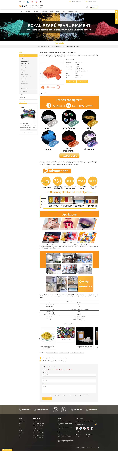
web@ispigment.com (76, 1)
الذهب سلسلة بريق (25, 61)
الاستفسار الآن (71, 81)
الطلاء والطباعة (24, 79)
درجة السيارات (23, 81)
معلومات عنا (70, 11)
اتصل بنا (20, 430)
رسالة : (44, 384)
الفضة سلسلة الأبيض (25, 59)
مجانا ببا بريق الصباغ (36, 430)
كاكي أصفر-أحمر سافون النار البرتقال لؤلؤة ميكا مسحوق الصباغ (59, 370)
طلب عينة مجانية (82, 81)
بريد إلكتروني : (45, 372)
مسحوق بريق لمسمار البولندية (38, 423)
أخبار (64, 11)
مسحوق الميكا (23, 70)
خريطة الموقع (21, 433)
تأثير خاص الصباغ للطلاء (50, 339)
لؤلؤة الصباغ (27, 11)
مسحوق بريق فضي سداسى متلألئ (28, 123)
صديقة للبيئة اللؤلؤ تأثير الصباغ (38, 435)
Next (99, 338)
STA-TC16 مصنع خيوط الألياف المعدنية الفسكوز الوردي (56, 360)
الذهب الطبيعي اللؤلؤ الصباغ (38, 437)
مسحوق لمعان (36, 11)
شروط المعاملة (78, 437)
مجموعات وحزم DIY (24, 74)
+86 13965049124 (92, 1)
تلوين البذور (23, 85)
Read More (27, 130)
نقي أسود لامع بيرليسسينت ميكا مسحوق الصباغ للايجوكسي (53, 358)
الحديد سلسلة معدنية (25, 63)
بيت (21, 11)
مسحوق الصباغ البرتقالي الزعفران (78, 352)
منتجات (20, 428)
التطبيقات (23, 72)
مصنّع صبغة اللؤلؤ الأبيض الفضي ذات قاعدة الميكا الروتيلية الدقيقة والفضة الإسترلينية (69, 347)
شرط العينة (88, 437)
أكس (20, 437)
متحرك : (44, 378)
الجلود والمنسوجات (24, 83)
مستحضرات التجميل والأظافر (26, 76)
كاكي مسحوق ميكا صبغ (65, 352)
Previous (39, 338)
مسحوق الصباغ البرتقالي (53, 352)
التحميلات (58, 11)
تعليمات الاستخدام (89, 434)
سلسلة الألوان (50, 46)
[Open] (116, 17)
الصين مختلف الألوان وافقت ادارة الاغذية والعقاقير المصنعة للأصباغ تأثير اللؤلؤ (88, 347)
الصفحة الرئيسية (22, 421)
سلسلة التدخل (24, 68)
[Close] (116, 24)
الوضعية (51, 11)
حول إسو (20, 423)
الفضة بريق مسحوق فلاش (38, 425)
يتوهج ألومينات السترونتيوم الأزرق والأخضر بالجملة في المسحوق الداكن (65, 441)
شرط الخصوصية (79, 434)
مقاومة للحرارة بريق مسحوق (38, 433)
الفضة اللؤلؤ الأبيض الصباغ (38, 428)
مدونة (20, 435)
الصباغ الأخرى (44, 11)
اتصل (77, 11)
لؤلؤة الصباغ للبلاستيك (37, 421)
